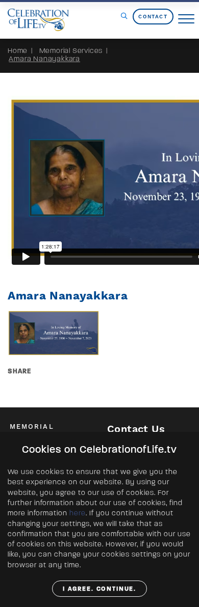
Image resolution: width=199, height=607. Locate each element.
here (77, 513)
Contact (152, 16)
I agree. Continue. (100, 588)
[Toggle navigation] (186, 19)
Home (18, 50)
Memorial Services (71, 50)
